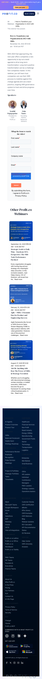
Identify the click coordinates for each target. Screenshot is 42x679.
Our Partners (9, 590)
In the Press (9, 585)
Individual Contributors (26, 478)
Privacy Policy (10, 607)
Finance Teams (10, 569)
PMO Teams (9, 557)
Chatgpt (8, 620)
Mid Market (26, 461)
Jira (6, 513)
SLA (6, 593)
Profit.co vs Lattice (11, 538)
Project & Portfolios (12, 471)
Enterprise (25, 458)
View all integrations (12, 530)
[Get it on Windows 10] (28, 651)
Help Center (26, 541)
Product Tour (9, 427)
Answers (25, 547)
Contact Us (9, 596)
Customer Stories (28, 502)
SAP (6, 519)
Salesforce (9, 516)
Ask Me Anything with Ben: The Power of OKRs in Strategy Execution (20, 371)
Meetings (8, 463)
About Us (8, 579)
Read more (18, 279)
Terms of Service (11, 610)
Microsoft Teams (11, 505)
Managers (25, 483)
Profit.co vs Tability (12, 549)
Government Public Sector (28, 440)
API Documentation (28, 527)
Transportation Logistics (27, 448)
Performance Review (12, 452)
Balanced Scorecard (12, 438)
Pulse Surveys (10, 460)
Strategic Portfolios (12, 474)
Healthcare (26, 422)
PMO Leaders (27, 486)
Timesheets (9, 479)
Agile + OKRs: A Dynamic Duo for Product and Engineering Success (20, 315)
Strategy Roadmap (12, 444)
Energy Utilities (27, 433)
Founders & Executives (9, 564)
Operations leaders (28, 491)
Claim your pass (21, 7)
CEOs (24, 471)
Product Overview (11, 424)
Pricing (7, 588)
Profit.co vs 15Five (11, 541)
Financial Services (28, 424)
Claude (7, 623)
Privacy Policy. (21, 196)
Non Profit (25, 427)
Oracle (7, 524)
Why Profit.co (10, 582)
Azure (7, 510)
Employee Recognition (9, 456)
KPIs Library (26, 510)
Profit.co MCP (10, 626)
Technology (26, 444)
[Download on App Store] (12, 651)
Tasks (7, 476)
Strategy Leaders (28, 488)
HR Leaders (26, 474)
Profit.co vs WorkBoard (9, 545)
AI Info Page (9, 599)
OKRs (7, 435)
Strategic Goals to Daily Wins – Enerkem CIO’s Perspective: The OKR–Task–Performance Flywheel (20, 254)
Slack (7, 502)
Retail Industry (27, 430)
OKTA (7, 527)
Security (8, 613)
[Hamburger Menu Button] (38, 13)
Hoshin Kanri (9, 441)
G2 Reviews (26, 533)
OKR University (27, 544)
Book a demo (29, 14)
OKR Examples (27, 513)
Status (24, 530)
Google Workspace (12, 507)
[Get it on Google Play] (12, 646)
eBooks (24, 507)
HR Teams (8, 560)
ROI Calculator (27, 524)
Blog (23, 519)
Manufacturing (27, 436)
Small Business (27, 464)
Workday (8, 522)
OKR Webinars (27, 516)
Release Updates (28, 522)
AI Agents (8, 422)
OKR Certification (28, 505)
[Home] (9, 13)
